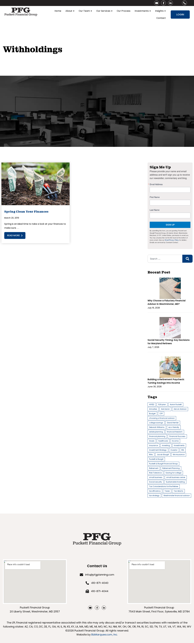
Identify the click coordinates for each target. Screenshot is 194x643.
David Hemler (173, 422)
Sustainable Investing (175, 482)
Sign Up (170, 224)
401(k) (151, 404)
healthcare (163, 441)
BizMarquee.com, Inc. (104, 634)
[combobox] (165, 259)
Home (58, 11)
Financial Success (177, 436)
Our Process (123, 11)
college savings (156, 422)
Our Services (103, 11)
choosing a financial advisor (162, 418)
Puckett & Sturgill (156, 459)
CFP (161, 413)
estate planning (156, 432)
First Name (155, 197)
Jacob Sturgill (163, 454)
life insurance (178, 454)
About (68, 11)
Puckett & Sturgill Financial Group (163, 463)
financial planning (157, 436)
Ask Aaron (165, 409)
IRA (182, 450)
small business (155, 477)
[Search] (187, 259)
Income (175, 441)
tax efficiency (155, 491)
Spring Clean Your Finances (26, 211)
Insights (159, 11)
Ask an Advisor (180, 409)
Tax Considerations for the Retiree (163, 486)
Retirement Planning (171, 468)
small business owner (175, 477)
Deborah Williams (156, 427)
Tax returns (178, 491)
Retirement (153, 468)
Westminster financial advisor (176, 495)
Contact (161, 18)
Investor (174, 450)
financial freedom (174, 432)
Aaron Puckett (176, 404)
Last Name (154, 210)
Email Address (156, 184)
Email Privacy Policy (172, 240)
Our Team (84, 11)
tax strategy (154, 495)
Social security (155, 482)
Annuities (153, 409)
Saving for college (173, 473)
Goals (151, 441)
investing (166, 445)
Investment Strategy (158, 450)
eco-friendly (173, 427)
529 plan (162, 404)
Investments (142, 11)
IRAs (151, 454)
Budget (152, 413)
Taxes (167, 491)
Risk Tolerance (155, 473)
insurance (153, 445)
